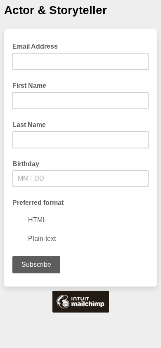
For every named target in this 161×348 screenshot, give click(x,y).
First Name (29, 85)
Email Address (37, 45)
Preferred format (38, 202)
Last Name (29, 124)
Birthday (25, 163)
